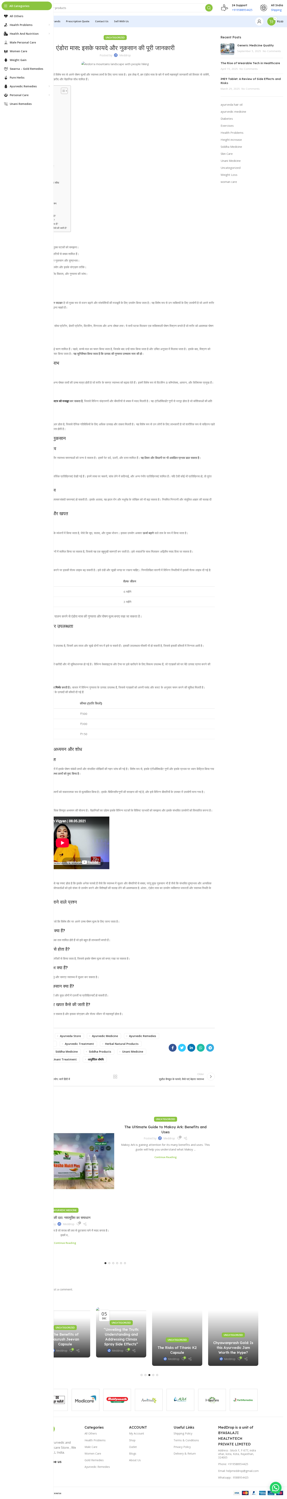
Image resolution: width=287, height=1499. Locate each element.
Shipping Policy (183, 1433)
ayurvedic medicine (105, 1036)
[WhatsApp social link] (201, 1048)
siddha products (100, 1051)
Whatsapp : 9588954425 (233, 1477)
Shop (132, 1440)
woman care (229, 182)
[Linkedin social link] (191, 1048)
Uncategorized (115, 37)
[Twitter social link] (182, 1048)
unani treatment (65, 1059)
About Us (135, 1460)
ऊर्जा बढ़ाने (148, 533)
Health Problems (232, 133)
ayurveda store (70, 1036)
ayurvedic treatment (79, 1044)
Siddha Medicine (231, 147)
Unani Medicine (231, 161)
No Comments (272, 51)
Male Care (91, 1447)
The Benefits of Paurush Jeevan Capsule (65, 1339)
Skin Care (227, 154)
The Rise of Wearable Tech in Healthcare (250, 63)
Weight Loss (229, 175)
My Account (136, 1433)
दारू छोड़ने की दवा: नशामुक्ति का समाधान (64, 1217)
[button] (105, 1263)
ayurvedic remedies (142, 1036)
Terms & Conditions (186, 1440)
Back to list (115, 1076)
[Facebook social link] (172, 1048)
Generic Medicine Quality (256, 45)
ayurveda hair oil (231, 104)
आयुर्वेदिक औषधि (96, 1059)
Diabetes (227, 118)
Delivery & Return (185, 1453)
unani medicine (132, 1051)
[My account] (259, 21)
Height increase (231, 140)
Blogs (132, 1453)
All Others (91, 1433)
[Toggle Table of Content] (62, 91)
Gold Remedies (94, 1460)
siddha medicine (66, 1051)
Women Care (93, 1453)
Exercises (227, 125)
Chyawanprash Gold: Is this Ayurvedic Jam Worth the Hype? (233, 1348)
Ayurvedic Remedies (97, 1467)
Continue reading (65, 1243)
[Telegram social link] (210, 1048)
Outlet (133, 1447)
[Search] (209, 8)
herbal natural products (121, 1044)
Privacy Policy (182, 1447)
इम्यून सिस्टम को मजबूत (57, 401)
